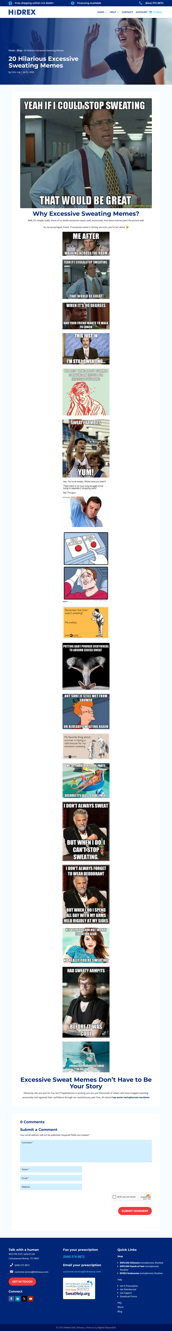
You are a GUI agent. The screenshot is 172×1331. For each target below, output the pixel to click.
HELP (113, 12)
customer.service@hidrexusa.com (31, 1271)
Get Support (126, 1292)
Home (12, 50)
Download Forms (128, 1296)
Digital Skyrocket (107, 1327)
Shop (120, 1256)
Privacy (81, 1327)
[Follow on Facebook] (11, 1298)
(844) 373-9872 (154, 3)
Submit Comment (135, 1211)
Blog (19, 50)
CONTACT (127, 12)
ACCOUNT (141, 12)
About (120, 1307)
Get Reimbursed (128, 1289)
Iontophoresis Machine (141, 1262)
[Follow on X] (24, 1298)
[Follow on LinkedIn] (17, 1298)
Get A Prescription (129, 1285)
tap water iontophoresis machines (130, 1097)
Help (119, 1279)
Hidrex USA (69, 1327)
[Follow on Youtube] (30, 1298)
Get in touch (22, 1281)
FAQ (119, 1302)
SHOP (100, 12)
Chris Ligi (16, 72)
